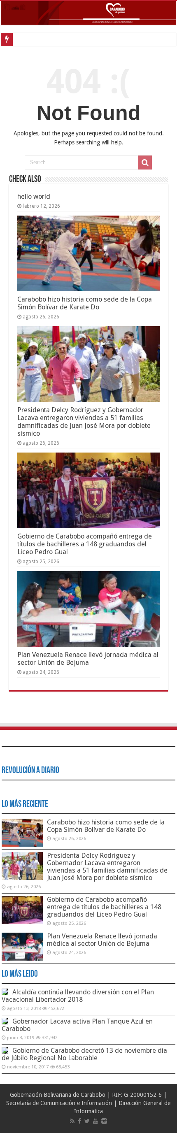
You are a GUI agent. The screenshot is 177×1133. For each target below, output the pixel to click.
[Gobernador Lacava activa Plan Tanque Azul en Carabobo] (5, 1021)
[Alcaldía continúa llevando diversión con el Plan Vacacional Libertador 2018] (5, 992)
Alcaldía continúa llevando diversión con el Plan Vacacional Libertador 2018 (78, 995)
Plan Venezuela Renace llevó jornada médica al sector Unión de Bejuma (87, 658)
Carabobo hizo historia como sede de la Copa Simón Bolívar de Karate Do (84, 303)
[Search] (145, 162)
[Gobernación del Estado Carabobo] (88, 13)
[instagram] (104, 1121)
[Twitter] (87, 1121)
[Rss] (72, 1121)
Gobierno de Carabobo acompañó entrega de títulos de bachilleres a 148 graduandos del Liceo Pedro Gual (84, 544)
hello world (33, 196)
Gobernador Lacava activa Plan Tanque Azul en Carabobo (77, 1025)
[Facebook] (79, 1121)
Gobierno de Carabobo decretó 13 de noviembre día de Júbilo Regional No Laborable (84, 1054)
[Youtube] (95, 1121)
